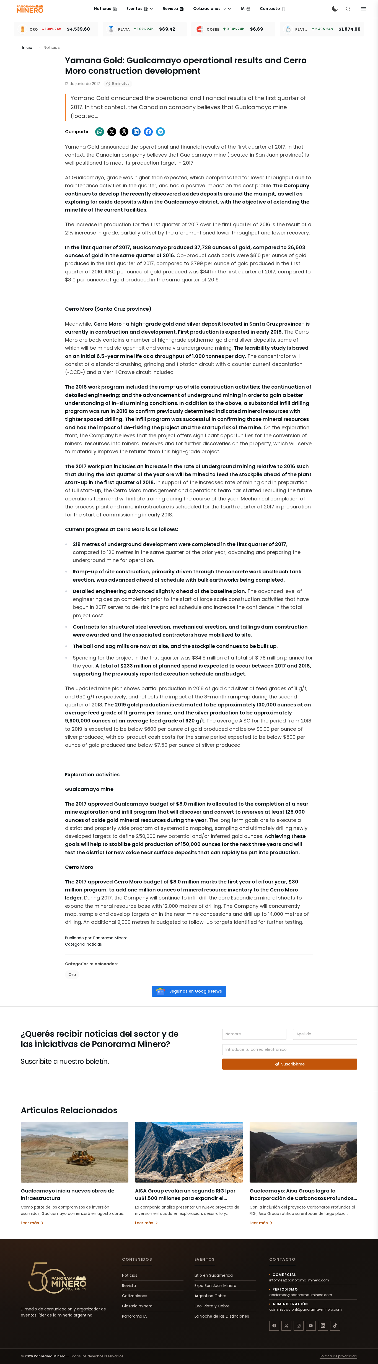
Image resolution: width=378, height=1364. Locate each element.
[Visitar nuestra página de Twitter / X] (286, 1326)
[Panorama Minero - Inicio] (29, 8)
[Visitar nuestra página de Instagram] (299, 1326)
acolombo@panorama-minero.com (300, 1295)
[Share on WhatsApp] (99, 131)
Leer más (30, 1223)
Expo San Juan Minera (215, 1285)
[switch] (334, 8)
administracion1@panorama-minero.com (305, 1309)
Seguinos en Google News (195, 991)
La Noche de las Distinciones (222, 1316)
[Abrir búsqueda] (348, 8)
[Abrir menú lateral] (363, 8)
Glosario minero (137, 1306)
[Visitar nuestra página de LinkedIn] (323, 1326)
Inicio (27, 47)
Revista (129, 1285)
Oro (72, 974)
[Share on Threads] (124, 131)
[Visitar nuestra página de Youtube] (311, 1326)
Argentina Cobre (210, 1296)
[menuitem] (105, 9)
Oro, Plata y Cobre (212, 1306)
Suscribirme (293, 1064)
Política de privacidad (338, 1356)
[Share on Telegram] (160, 131)
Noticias (129, 1275)
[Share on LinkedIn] (136, 131)
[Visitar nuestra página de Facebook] (274, 1326)
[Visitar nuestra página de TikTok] (335, 1326)
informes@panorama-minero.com (299, 1280)
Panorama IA (134, 1316)
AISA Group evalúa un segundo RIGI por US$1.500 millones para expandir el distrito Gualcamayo (185, 1198)
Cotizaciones (134, 1296)
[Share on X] (111, 131)
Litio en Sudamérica (214, 1275)
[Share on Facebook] (148, 131)
